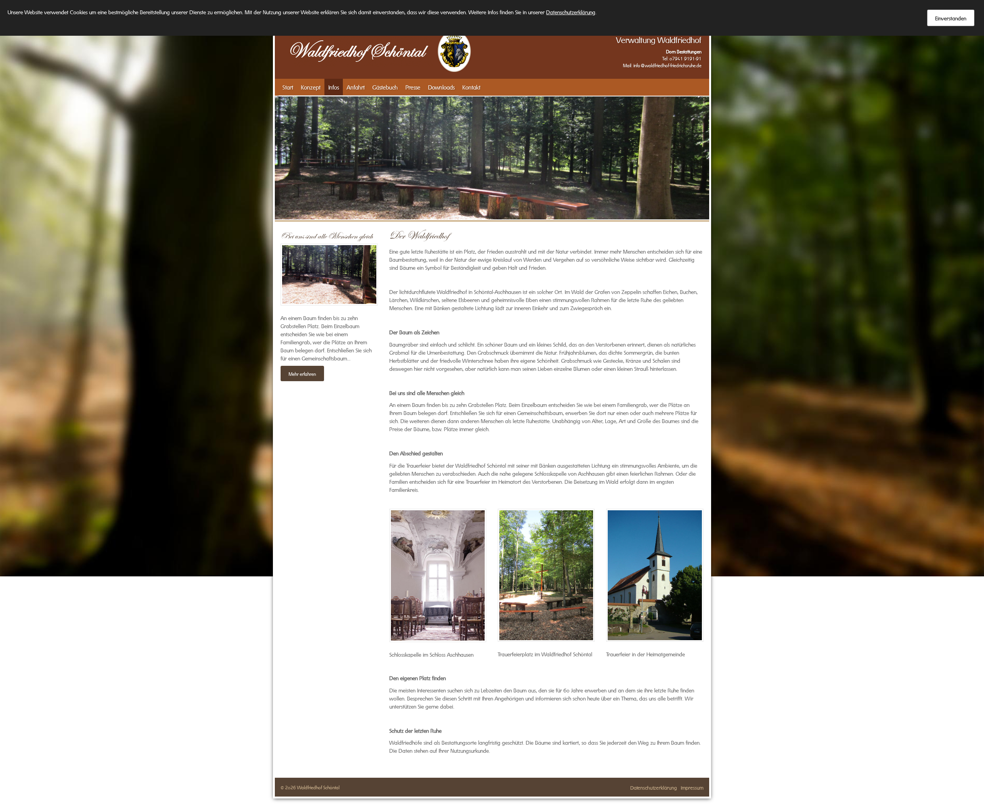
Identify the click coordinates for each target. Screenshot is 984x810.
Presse (413, 86)
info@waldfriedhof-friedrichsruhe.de (667, 65)
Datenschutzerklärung (653, 787)
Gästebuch (385, 86)
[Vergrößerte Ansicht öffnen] (438, 575)
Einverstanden (950, 18)
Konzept (311, 86)
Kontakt (471, 86)
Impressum (692, 787)
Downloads (441, 86)
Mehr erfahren (302, 373)
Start (288, 86)
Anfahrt (356, 86)
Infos (333, 86)
